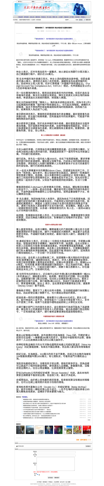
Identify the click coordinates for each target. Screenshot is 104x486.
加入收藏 (68, 482)
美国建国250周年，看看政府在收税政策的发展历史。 (36, 399)
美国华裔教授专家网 (24, 19)
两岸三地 (55, 17)
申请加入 (83, 17)
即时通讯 (26, 17)
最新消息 (38, 17)
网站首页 (20, 17)
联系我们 (77, 17)
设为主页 (62, 482)
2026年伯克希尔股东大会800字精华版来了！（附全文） (37, 409)
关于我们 (72, 17)
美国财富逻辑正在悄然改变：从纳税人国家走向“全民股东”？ (38, 405)
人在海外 (60, 17)
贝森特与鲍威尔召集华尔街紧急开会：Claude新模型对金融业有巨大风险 (41, 413)
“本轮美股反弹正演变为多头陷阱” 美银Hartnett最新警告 (37, 411)
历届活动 (66, 17)
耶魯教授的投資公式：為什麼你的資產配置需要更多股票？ (38, 417)
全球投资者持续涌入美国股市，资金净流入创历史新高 (36, 401)
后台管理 (56, 482)
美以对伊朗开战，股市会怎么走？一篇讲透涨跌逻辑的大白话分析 (39, 415)
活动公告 (32, 17)
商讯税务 (38, 19)
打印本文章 (21, 446)
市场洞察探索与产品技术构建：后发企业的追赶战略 (36, 407)
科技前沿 (43, 17)
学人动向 (49, 17)
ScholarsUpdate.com (52, 485)
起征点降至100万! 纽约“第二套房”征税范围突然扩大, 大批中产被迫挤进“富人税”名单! (44, 403)
